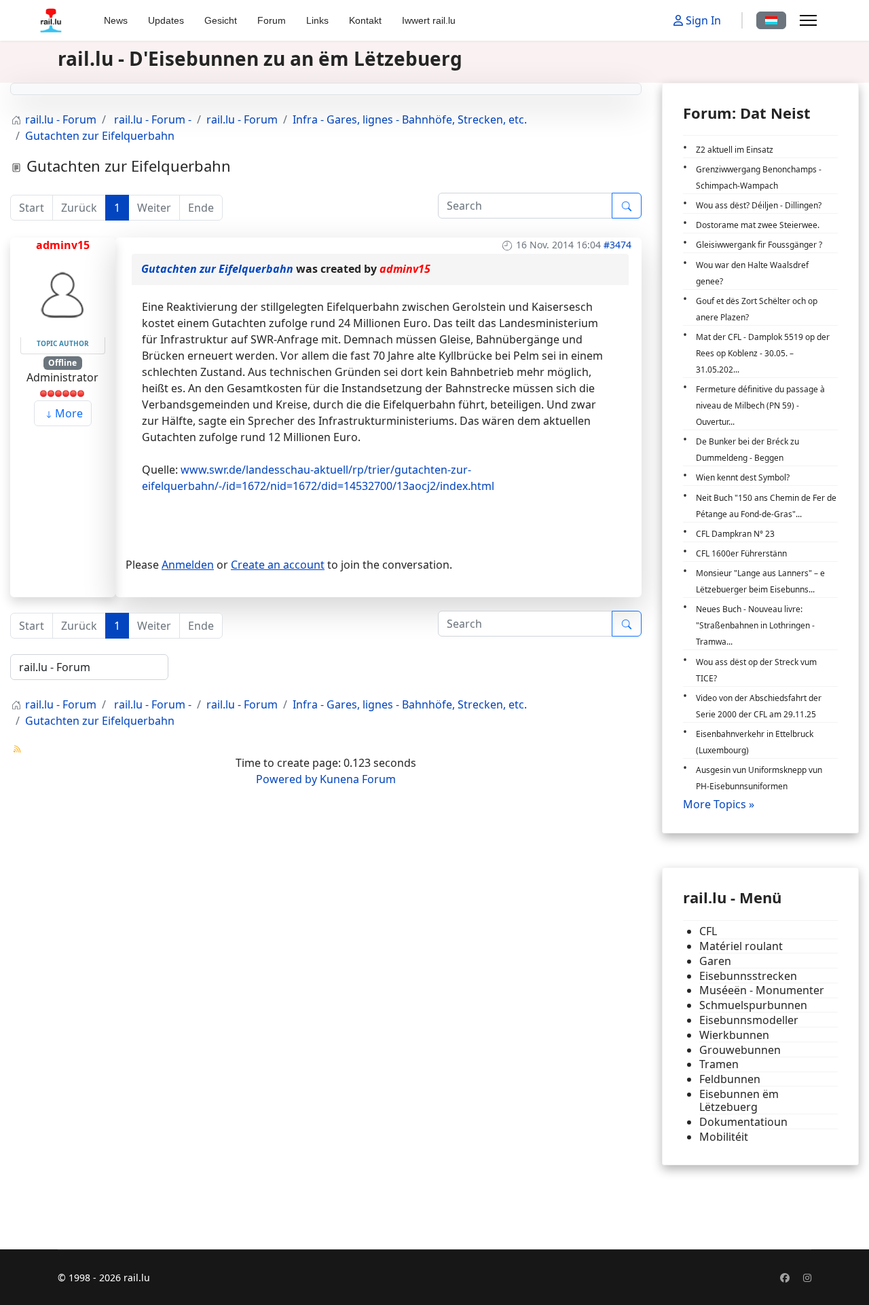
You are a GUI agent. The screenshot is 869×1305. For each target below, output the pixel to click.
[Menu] (808, 20)
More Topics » (718, 804)
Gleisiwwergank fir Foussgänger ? (759, 244)
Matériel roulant (741, 946)
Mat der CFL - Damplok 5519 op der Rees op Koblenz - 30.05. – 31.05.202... (763, 353)
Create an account (278, 564)
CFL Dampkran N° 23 (735, 534)
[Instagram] (807, 1277)
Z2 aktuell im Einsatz (734, 149)
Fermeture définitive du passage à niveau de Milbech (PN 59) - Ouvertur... (760, 405)
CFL (708, 931)
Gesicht (220, 20)
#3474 (617, 244)
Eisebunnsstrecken (748, 976)
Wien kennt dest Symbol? (743, 477)
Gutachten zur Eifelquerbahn (217, 268)
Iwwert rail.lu (429, 20)
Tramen (719, 1064)
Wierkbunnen (734, 1035)
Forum (271, 20)
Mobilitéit (723, 1137)
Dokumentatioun (743, 1122)
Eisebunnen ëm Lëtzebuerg (739, 1101)
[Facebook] (785, 1277)
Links (317, 20)
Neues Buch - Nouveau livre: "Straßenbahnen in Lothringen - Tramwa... (755, 625)
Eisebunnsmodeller (748, 1020)
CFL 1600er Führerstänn (741, 553)
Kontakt (365, 20)
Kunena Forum (358, 779)
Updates (166, 20)
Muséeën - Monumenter (761, 990)
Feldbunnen (729, 1079)
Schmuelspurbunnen (753, 1005)
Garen (715, 961)
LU (771, 20)
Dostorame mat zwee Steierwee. (757, 225)
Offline (62, 362)
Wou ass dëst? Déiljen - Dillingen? (758, 205)
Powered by (286, 779)
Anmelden (188, 564)
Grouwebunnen (740, 1050)
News (116, 20)
